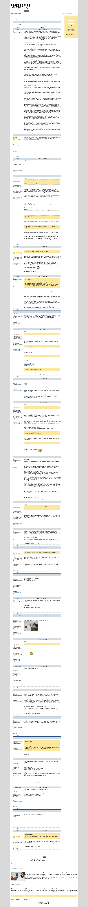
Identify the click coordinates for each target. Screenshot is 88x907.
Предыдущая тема (50, 19)
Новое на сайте (33, 11)
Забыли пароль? (71, 30)
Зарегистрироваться (71, 29)
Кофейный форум (17, 19)
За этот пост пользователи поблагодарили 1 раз (51, 499)
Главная (12, 11)
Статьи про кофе (19, 11)
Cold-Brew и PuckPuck (18, 883)
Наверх (17, 132)
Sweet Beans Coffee (14, 1)
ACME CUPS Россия (24, 1)
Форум (26, 11)
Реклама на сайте (18, 899)
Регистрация (75, 1)
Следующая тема (57, 19)
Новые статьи (26, 899)
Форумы (24, 19)
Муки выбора (39, 19)
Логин (71, 1)
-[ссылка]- (35, 303)
